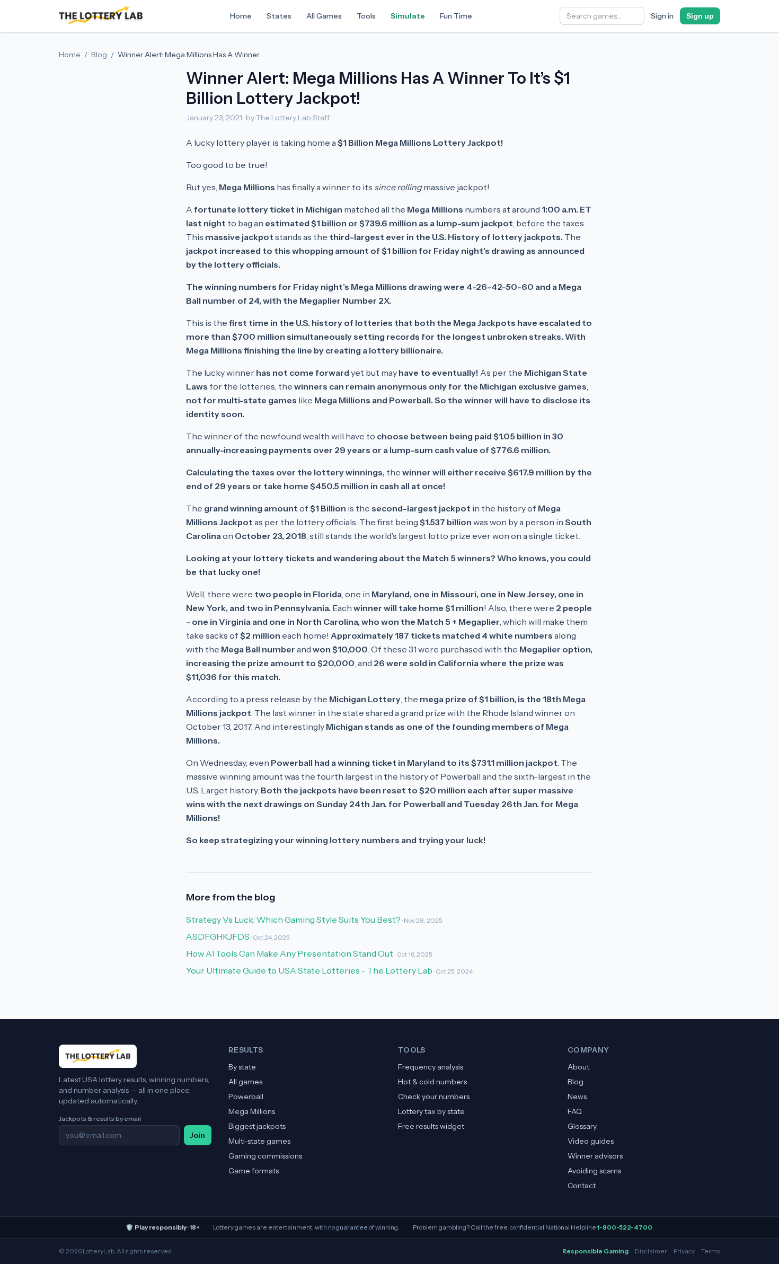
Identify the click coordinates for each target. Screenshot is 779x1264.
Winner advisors (595, 1156)
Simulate (408, 16)
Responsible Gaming (595, 1251)
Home (241, 16)
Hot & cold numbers (432, 1081)
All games (245, 1081)
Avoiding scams (594, 1170)
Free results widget (431, 1126)
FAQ (575, 1111)
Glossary (582, 1126)
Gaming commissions (265, 1156)
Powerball (245, 1096)
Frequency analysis (430, 1067)
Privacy (684, 1251)
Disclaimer (651, 1251)
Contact (582, 1185)
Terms (710, 1251)
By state (242, 1067)
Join (197, 1135)
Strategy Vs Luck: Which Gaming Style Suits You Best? (293, 919)
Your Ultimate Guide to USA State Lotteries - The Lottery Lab (309, 970)
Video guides (591, 1141)
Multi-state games (259, 1141)
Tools (366, 16)
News (577, 1096)
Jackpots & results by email (100, 1118)
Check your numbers (434, 1096)
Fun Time (456, 16)
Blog (99, 54)
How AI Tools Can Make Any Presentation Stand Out (289, 953)
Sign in (662, 16)
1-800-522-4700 (624, 1227)
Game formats (253, 1170)
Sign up (700, 16)
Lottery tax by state (431, 1111)
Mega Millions (251, 1111)
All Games (324, 16)
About (578, 1067)
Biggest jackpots (257, 1126)
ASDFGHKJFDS (218, 936)
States (279, 16)
